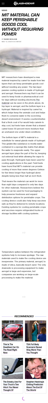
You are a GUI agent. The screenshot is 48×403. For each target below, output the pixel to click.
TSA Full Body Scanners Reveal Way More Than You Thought (34, 348)
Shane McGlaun (10, 39)
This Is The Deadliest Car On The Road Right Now (11, 348)
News (4, 10)
